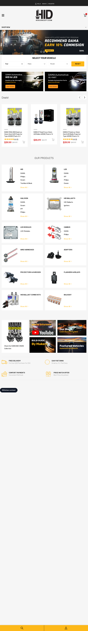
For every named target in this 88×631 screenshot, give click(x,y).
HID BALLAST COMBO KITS (30, 295)
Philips (22, 177)
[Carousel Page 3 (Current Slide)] (47, 52)
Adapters (68, 250)
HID (21, 169)
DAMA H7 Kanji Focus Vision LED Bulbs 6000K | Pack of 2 (43, 133)
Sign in (44, 4)
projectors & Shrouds (30, 272)
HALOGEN (24, 198)
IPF (65, 177)
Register (51, 4)
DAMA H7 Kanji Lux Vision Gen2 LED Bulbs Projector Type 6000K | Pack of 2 (72, 134)
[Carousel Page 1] (41, 52)
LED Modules (25, 227)
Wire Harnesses (27, 250)
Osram (22, 180)
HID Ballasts (69, 198)
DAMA (6, 129)
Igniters (67, 205)
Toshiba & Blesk (26, 183)
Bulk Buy (67, 295)
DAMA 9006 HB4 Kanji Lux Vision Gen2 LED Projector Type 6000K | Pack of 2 (13, 134)
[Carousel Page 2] (44, 52)
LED (65, 169)
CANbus (67, 227)
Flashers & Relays (72, 272)
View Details (10, 86)
